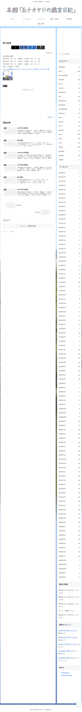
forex (6, 86)
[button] (41, 47)
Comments (67, 675)
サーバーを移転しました (66, 611)
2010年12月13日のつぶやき (67, 630)
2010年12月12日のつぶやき (67, 637)
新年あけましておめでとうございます (69, 591)
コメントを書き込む (28, 226)
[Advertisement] (28, 35)
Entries (65, 672)
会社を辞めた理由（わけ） (67, 651)
